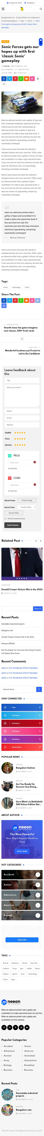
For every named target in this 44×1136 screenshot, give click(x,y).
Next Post (33, 347)
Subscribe (22, 940)
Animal (5, 963)
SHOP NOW (22, 851)
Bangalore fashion (25, 768)
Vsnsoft (38, 1131)
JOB (17, 1090)
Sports (14, 974)
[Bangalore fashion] (7, 768)
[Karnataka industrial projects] (7, 1095)
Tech (23, 974)
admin (3, 668)
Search (37, 609)
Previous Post (13, 324)
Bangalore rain (7, 630)
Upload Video (9, 507)
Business (15, 963)
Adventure (5, 585)
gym (21, 968)
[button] (36, 541)
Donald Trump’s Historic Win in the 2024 (21, 590)
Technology (16, 287)
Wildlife (19, 781)
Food (15, 968)
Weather (19, 1107)
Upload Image (9, 500)
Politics (6, 974)
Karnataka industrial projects (13, 624)
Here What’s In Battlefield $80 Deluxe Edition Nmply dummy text (29, 804)
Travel (27, 287)
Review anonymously (16, 519)
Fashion (19, 764)
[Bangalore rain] (7, 1110)
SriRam (7, 66)
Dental (24, 963)
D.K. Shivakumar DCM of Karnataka (23, 668)
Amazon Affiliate (8, 643)
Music (5, 287)
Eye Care (34, 963)
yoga (13, 979)
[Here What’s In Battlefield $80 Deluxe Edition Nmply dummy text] (7, 803)
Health (29, 968)
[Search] (41, 9)
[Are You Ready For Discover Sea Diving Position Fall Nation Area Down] (7, 785)
